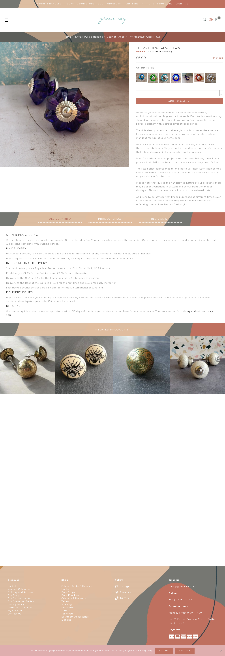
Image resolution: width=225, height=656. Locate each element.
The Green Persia (141, 366)
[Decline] (221, 650)
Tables (65, 601)
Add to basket (179, 101)
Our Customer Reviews (22, 601)
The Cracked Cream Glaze (199, 366)
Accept (164, 650)
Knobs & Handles (49, 4)
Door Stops (86, 4)
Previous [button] (7, 106)
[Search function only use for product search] (205, 19)
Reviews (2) (160, 218)
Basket (12, 586)
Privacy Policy (16, 604)
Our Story (13, 595)
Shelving (66, 604)
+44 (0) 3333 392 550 (181, 599)
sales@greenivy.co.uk (182, 586)
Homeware (165, 4)
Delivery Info (60, 218)
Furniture (131, 4)
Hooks (69, 4)
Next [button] (120, 106)
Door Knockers (109, 4)
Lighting (182, 4)
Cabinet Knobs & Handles (76, 586)
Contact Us (14, 613)
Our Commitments (19, 598)
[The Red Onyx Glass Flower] (199, 77)
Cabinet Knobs (115, 36)
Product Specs (110, 218)
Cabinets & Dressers (73, 598)
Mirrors (148, 4)
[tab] (60, 219)
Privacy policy (146, 650)
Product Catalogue (19, 589)
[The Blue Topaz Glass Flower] (164, 78)
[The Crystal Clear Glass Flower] (210, 78)
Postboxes (67, 607)
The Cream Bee (84, 366)
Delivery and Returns (20, 592)
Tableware (67, 613)
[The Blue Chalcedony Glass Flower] (141, 77)
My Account (15, 610)
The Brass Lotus (26, 366)
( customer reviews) (159, 51)
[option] (64, 104)
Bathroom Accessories (75, 616)
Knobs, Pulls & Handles (89, 36)
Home (67, 36)
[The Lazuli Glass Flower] (176, 78)
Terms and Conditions (21, 607)
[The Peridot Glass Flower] (153, 78)
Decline (184, 650)
